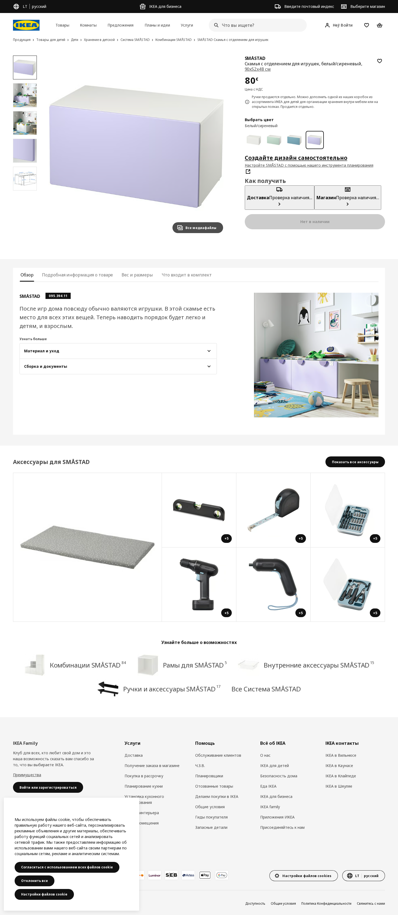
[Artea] (188, 875)
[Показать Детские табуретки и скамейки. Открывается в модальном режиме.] (87, 547)
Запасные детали (211, 827)
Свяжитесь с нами (371, 903)
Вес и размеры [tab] (137, 275)
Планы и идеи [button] (157, 25)
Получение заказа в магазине (152, 765)
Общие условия (210, 806)
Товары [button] (62, 25)
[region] (136, 146)
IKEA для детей (274, 765)
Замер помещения (142, 823)
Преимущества (27, 774)
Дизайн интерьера (142, 812)
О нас (265, 755)
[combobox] (256, 25)
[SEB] (171, 875)
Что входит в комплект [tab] (187, 275)
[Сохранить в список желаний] (379, 61)
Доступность (255, 903)
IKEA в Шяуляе (338, 786)
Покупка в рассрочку (144, 775)
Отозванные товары (214, 786)
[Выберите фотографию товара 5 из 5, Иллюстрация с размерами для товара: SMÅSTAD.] (25, 179)
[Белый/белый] (254, 140)
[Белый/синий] (294, 140)
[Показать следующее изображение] (216, 146)
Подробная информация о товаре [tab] (77, 275)
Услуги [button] (187, 25)
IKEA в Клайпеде (340, 775)
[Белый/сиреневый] (315, 140)
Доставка (134, 755)
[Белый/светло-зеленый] (274, 140)
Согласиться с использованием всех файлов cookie (67, 867)
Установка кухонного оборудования (144, 799)
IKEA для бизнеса (276, 796)
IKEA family (270, 806)
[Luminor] (154, 875)
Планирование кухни (144, 786)
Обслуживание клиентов (218, 755)
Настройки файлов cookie (44, 894)
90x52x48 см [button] (258, 69)
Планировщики (209, 775)
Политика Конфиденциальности (326, 903)
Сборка (131, 833)
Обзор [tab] (27, 275)
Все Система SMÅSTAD (266, 688)
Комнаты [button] (88, 25)
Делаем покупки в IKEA (216, 796)
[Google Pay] (222, 875)
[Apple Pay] (205, 875)
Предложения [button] (120, 25)
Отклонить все (34, 880)
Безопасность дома (278, 775)
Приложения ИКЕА (277, 817)
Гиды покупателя (211, 817)
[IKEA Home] (26, 25)
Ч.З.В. (200, 765)
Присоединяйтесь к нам (282, 827)
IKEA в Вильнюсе (340, 755)
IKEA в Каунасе (339, 765)
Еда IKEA (268, 786)
